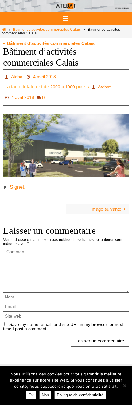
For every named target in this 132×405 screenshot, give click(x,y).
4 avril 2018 (44, 76)
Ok (31, 395)
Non (45, 395)
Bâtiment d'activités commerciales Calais (47, 29)
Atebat (17, 76)
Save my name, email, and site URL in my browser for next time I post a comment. (63, 319)
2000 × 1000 (62, 84)
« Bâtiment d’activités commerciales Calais (49, 43)
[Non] (124, 386)
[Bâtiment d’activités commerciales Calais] (66, 140)
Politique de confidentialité (80, 395)
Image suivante (106, 201)
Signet (17, 180)
